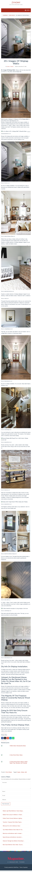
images (18, 772)
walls (26, 772)
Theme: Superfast (23, 867)
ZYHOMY (16, 2)
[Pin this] (8, 738)
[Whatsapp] (13, 738)
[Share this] (2, 738)
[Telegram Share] (10, 738)
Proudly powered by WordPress (11, 867)
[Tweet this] (5, 738)
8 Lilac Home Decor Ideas (16, 755)
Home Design (9, 772)
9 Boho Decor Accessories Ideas (18, 745)
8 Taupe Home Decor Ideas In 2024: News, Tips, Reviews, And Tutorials (19, 762)
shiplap (22, 772)
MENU (28, 10)
